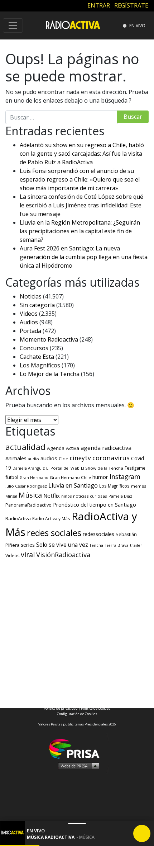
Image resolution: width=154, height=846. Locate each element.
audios (48, 458)
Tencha (96, 545)
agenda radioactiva (106, 448)
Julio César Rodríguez (26, 486)
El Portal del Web (63, 468)
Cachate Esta (37, 357)
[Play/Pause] (141, 833)
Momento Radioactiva (49, 339)
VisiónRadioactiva (63, 554)
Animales (16, 458)
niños (66, 496)
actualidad (25, 446)
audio (33, 458)
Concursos (34, 348)
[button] (19, 845)
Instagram (125, 476)
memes (138, 486)
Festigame (135, 468)
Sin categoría (37, 305)
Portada (30, 331)
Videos (29, 314)
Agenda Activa (63, 448)
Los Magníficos (40, 365)
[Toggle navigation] (13, 25)
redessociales (98, 534)
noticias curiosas (90, 496)
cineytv (80, 457)
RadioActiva (18, 518)
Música (30, 495)
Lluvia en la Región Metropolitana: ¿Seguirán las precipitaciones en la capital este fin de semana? (80, 231)
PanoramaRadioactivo (28, 505)
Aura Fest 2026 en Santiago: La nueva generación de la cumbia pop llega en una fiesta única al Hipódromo (84, 256)
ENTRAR (98, 5)
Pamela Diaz (120, 496)
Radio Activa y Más (51, 518)
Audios (29, 322)
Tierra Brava (117, 545)
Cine (63, 458)
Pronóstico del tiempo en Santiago (94, 504)
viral (28, 554)
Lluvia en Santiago (73, 485)
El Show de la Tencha (102, 468)
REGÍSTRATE (131, 5)
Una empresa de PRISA (77, 748)
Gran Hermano (34, 477)
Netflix (51, 495)
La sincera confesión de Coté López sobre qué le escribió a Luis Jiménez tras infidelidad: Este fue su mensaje (81, 205)
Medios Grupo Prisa (77, 765)
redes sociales (54, 533)
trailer (136, 545)
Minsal (11, 496)
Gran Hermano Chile (70, 477)
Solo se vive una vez (62, 545)
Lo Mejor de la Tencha (50, 374)
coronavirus (111, 457)
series (28, 544)
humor (100, 477)
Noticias (31, 296)
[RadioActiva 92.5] (73, 24)
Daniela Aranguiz (29, 468)
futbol (11, 477)
